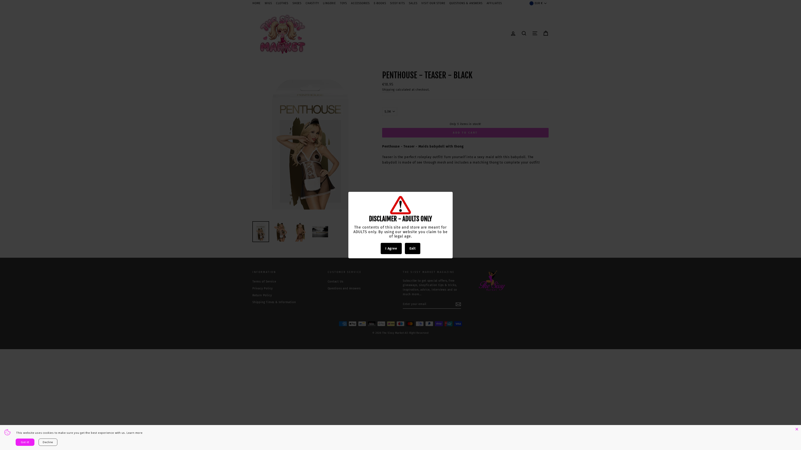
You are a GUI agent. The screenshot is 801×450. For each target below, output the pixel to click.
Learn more (135, 433)
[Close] (797, 429)
